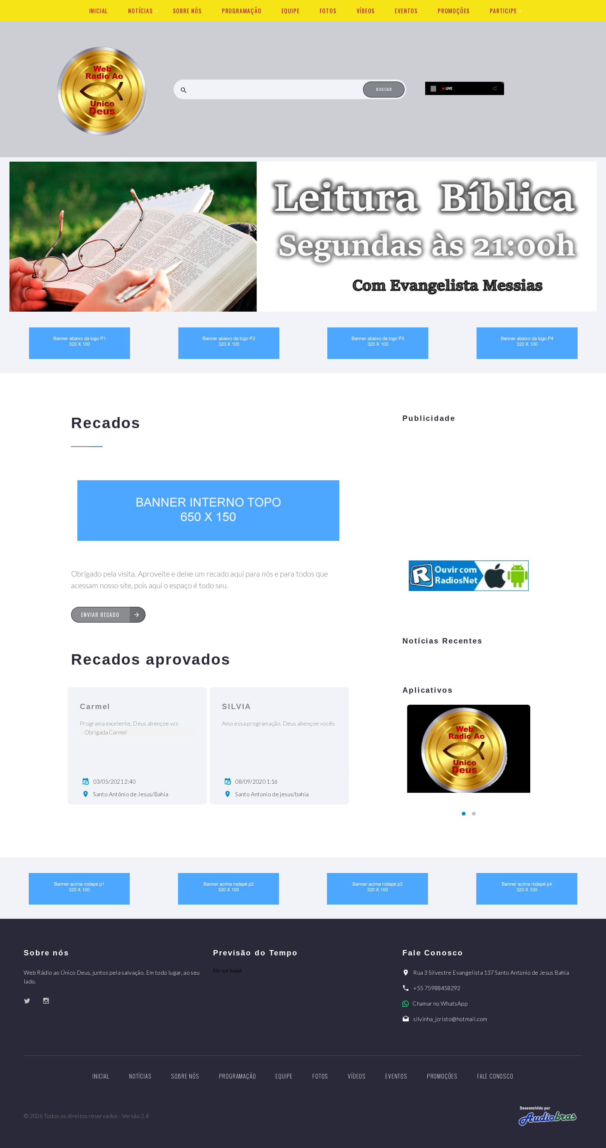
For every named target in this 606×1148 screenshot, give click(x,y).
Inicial (99, 11)
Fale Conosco (495, 1076)
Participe (503, 11)
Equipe (291, 11)
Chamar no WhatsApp (440, 1003)
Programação (242, 11)
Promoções (454, 11)
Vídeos (366, 11)
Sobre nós (187, 11)
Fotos (328, 11)
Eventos (406, 11)
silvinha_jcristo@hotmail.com (450, 1018)
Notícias (140, 11)
